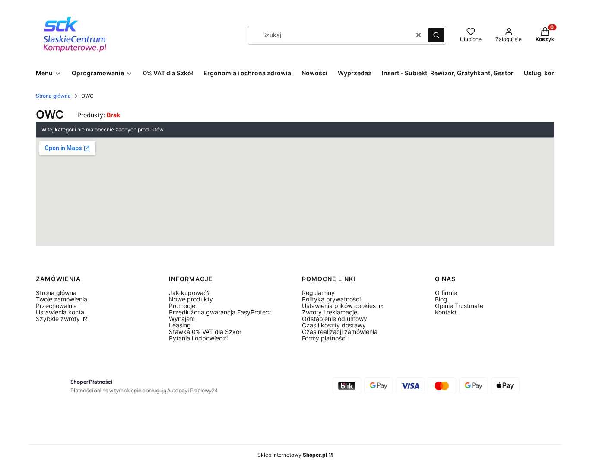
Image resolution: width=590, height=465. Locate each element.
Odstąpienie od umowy (334, 318)
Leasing (180, 325)
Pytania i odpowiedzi (198, 338)
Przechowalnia (56, 305)
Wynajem (182, 318)
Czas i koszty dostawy (334, 325)
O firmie (446, 292)
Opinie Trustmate (459, 305)
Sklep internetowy (292, 455)
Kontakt (446, 312)
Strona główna (53, 96)
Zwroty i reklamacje (329, 312)
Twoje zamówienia (61, 299)
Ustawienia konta (60, 312)
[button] (436, 35)
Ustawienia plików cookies (339, 305)
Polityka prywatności (331, 299)
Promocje (182, 305)
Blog (441, 299)
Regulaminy (318, 292)
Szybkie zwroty (59, 318)
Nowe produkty (191, 299)
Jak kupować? (189, 292)
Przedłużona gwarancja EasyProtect (220, 312)
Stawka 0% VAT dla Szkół (205, 331)
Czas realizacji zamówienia (339, 331)
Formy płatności (324, 338)
